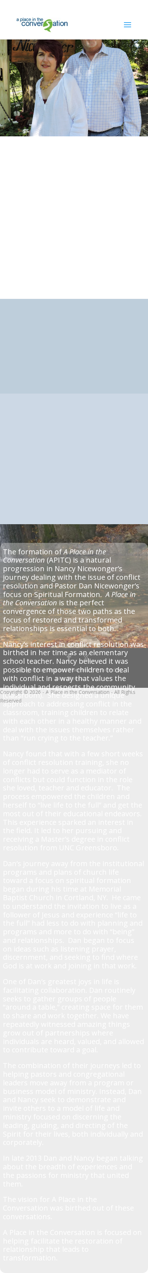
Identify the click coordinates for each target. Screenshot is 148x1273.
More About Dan (41, 368)
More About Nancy (44, 463)
